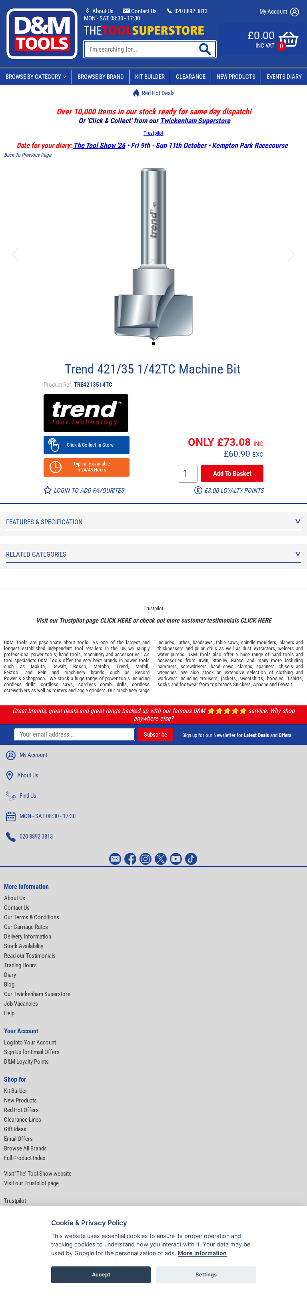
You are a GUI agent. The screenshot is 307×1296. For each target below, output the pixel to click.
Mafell (142, 666)
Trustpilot (153, 133)
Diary (10, 974)
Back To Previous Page (27, 155)
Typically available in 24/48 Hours (87, 467)
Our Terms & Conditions (31, 917)
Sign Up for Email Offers (32, 1052)
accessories (127, 654)
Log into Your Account (30, 1042)
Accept (101, 1274)
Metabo (101, 666)
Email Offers (18, 1138)
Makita (38, 666)
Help (9, 1013)
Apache (260, 684)
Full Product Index (25, 1158)
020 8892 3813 (190, 11)
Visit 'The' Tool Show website (38, 1173)
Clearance (190, 76)
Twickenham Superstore (195, 120)
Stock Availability (23, 946)
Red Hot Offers (21, 1110)
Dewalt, (59, 666)
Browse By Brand (101, 76)
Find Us (28, 795)
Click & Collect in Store (87, 445)
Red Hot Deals (158, 93)
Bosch (79, 666)
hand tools (70, 654)
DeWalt (285, 684)
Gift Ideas (15, 1129)
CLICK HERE (115, 620)
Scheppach (34, 678)
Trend (122, 666)
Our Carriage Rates (26, 927)
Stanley (219, 660)
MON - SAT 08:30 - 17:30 (112, 18)
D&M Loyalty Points (26, 1061)
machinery (94, 654)
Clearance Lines (22, 1119)
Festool (12, 672)
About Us (102, 11)
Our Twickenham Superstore (37, 994)
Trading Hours (20, 965)
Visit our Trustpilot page (31, 1183)
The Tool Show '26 (99, 145)
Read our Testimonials (30, 955)
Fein (42, 672)
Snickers (242, 684)
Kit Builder (150, 76)
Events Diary (284, 76)
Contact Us (143, 11)
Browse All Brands (25, 1148)
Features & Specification (44, 522)
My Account (273, 11)
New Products (236, 76)
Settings (206, 1274)
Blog (9, 984)
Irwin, (204, 660)
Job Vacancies (21, 1003)
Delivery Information (27, 936)
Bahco (237, 660)
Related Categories (36, 554)
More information (202, 1253)
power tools (43, 654)
